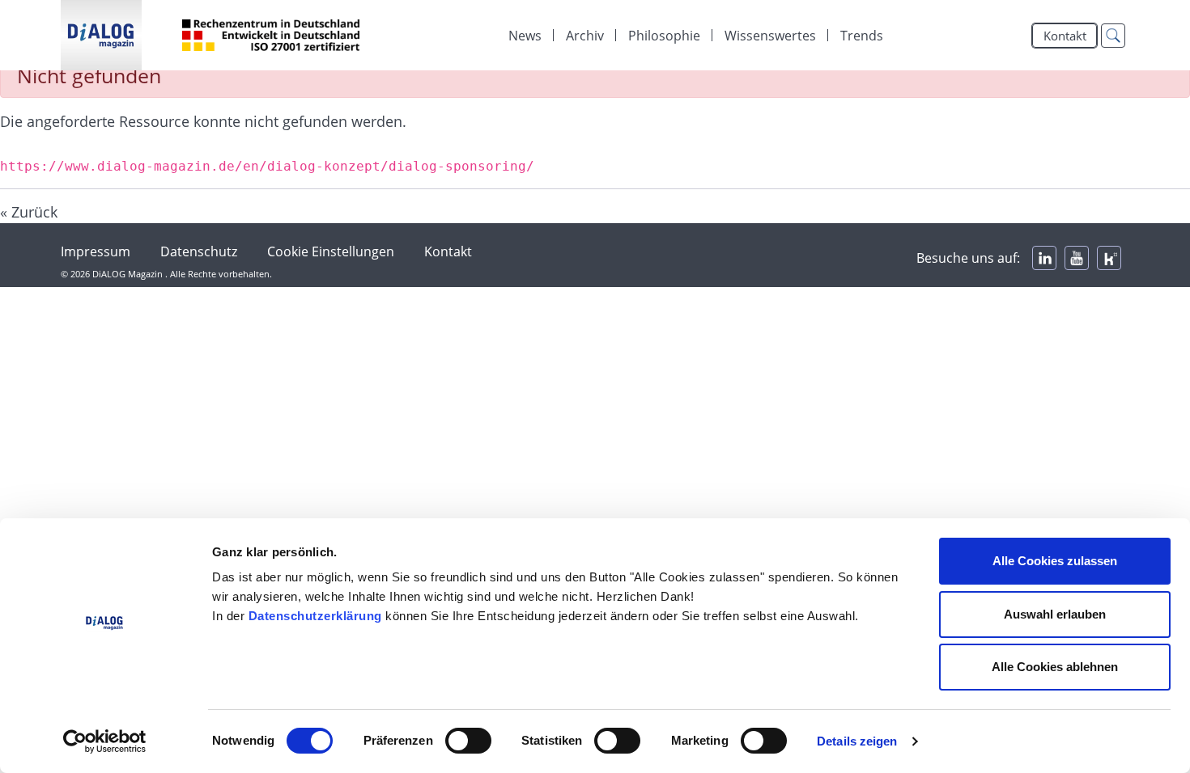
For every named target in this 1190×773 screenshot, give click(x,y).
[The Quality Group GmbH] (101, 35)
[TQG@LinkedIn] (1044, 258)
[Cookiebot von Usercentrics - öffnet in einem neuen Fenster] (105, 741)
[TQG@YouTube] (1077, 258)
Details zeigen (857, 741)
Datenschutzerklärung (315, 616)
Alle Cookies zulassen (1054, 561)
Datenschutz (198, 251)
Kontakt (1064, 35)
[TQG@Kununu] (1109, 258)
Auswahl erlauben (1055, 614)
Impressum (95, 251)
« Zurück (28, 212)
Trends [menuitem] (861, 35)
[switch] (468, 741)
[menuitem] (525, 35)
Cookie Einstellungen (330, 251)
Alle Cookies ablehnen (1055, 667)
